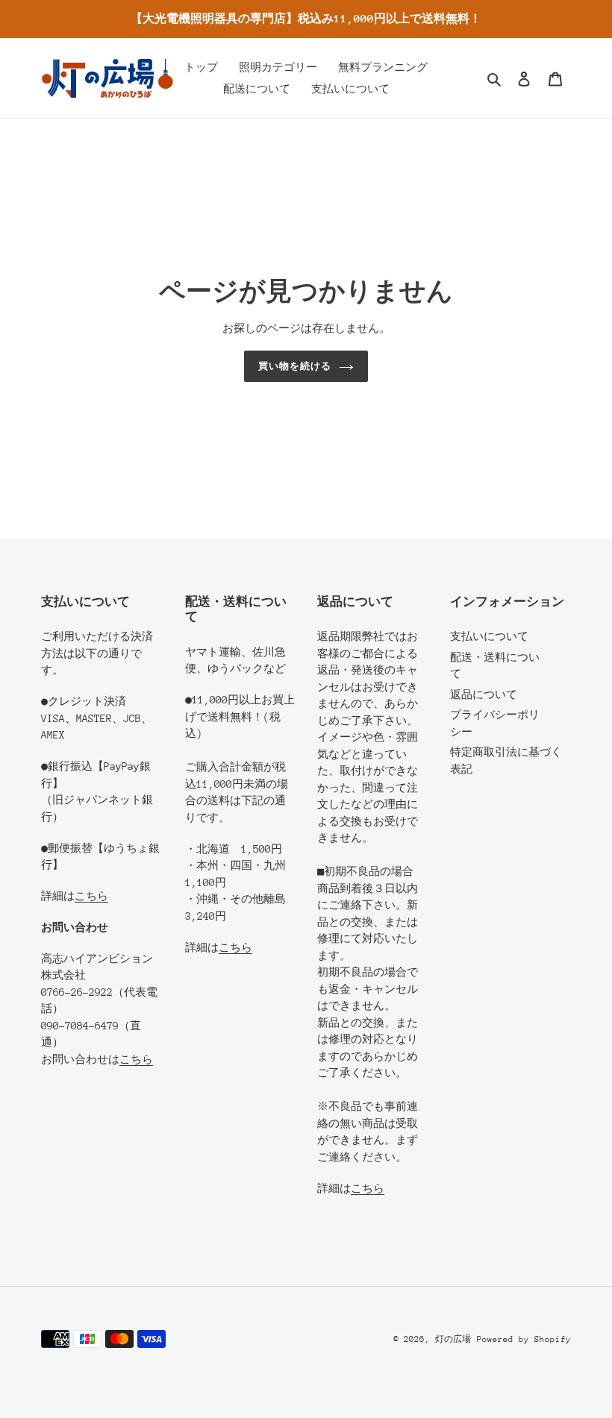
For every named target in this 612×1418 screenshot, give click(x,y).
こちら (91, 896)
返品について (483, 694)
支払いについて (489, 636)
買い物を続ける (294, 365)
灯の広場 (453, 1339)
